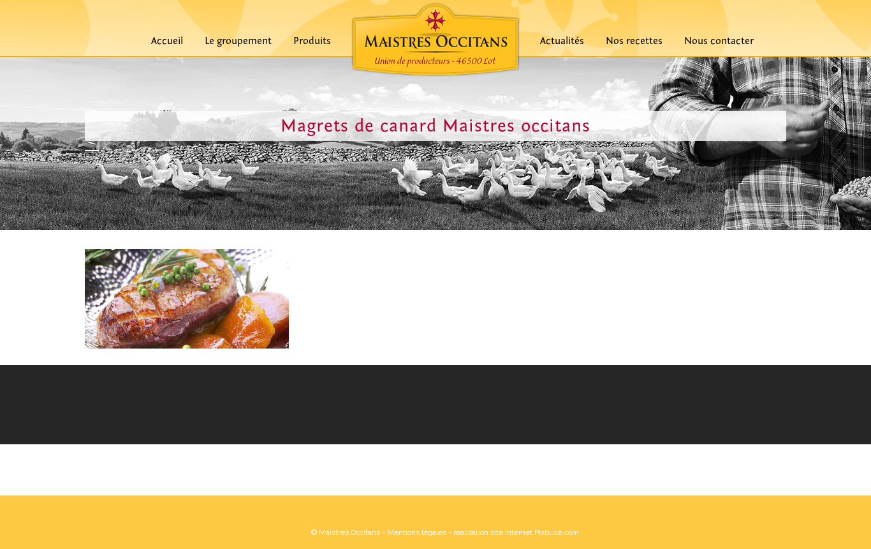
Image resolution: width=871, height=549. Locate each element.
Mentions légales (416, 532)
